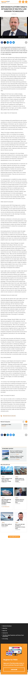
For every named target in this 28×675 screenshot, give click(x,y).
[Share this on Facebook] (2, 42)
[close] (27, 39)
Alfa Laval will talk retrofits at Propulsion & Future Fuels (20, 526)
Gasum (17, 454)
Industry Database (7, 626)
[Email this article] (13, 42)
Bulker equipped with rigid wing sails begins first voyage (7, 480)
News (3, 476)
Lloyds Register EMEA (6, 424)
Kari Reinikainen (6, 506)
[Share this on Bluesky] (10, 42)
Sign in (10, 39)
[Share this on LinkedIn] (8, 42)
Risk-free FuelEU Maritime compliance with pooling (16, 451)
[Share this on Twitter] (5, 42)
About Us (4, 630)
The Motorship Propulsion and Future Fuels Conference (13, 635)
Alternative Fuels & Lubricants (9, 415)
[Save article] (26, 42)
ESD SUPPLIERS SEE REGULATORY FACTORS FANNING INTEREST (6, 501)
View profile (3, 425)
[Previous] (2, 25)
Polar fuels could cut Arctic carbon (7, 525)
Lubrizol (17, 459)
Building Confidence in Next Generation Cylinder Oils (16, 457)
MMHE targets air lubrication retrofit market (19, 480)
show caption (21, 37)
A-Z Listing (5, 638)
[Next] (25, 25)
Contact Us (5, 633)
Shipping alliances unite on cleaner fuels (19, 501)
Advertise (4, 628)
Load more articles (14, 536)
